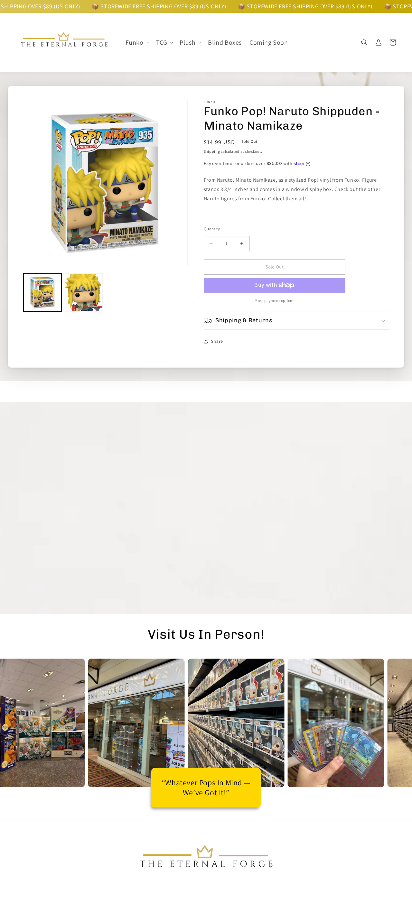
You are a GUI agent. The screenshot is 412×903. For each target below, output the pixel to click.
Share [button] (217, 341)
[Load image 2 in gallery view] (84, 293)
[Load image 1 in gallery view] (42, 293)
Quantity (212, 229)
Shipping (212, 151)
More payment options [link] (274, 300)
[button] (137, 42)
